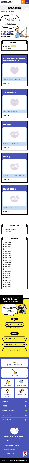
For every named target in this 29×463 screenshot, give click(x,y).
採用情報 (5, 401)
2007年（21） (9, 278)
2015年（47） (9, 260)
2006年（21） (9, 280)
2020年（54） (9, 249)
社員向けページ (10, 454)
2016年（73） (9, 258)
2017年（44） (9, 255)
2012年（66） (9, 267)
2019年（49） (9, 251)
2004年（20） (9, 284)
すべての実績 (8, 48)
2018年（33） (9, 253)
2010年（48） (9, 271)
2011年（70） (9, 269)
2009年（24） (9, 273)
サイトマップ (6, 420)
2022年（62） (9, 244)
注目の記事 (7, 46)
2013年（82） (9, 264)
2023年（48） (9, 242)
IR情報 (4, 406)
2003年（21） (9, 287)
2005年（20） (9, 282)
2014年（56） (9, 262)
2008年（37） (9, 275)
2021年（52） (9, 247)
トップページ (6, 415)
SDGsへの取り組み (8, 410)
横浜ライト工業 (4, 11)
